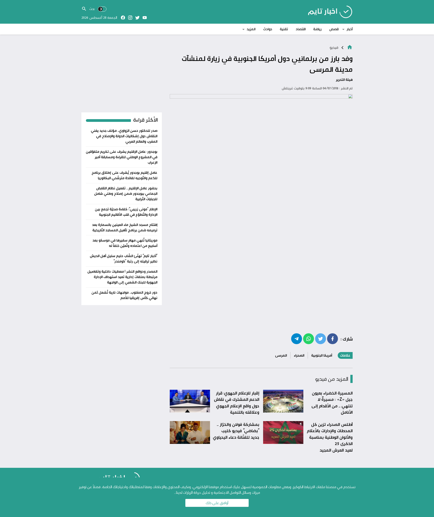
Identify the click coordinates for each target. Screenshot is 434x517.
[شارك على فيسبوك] (332, 338)
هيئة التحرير (344, 79)
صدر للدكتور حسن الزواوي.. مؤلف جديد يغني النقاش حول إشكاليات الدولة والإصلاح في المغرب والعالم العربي (124, 136)
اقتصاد (301, 29)
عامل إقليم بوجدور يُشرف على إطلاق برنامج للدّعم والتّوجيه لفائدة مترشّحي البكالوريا (124, 175)
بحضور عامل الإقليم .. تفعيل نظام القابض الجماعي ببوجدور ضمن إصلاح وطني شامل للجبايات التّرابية (125, 193)
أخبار (350, 29)
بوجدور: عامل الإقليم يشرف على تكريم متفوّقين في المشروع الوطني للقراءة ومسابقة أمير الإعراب (121, 157)
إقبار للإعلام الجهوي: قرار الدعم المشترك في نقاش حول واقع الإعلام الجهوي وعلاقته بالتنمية (236, 402)
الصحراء (299, 355)
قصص (334, 29)
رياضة (317, 29)
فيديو (334, 47)
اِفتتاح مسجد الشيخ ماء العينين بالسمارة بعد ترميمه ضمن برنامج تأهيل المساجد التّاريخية (124, 227)
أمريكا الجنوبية (321, 355)
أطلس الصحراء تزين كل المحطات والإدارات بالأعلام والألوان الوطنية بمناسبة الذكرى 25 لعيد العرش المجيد (330, 437)
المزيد (251, 29)
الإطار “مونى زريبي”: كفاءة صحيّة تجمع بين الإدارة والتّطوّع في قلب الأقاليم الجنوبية (126, 212)
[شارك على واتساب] (308, 338)
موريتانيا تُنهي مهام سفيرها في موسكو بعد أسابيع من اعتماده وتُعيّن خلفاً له (124, 243)
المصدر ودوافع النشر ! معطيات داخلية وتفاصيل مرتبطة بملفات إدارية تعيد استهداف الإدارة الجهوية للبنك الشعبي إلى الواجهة (122, 276)
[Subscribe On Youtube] (144, 17)
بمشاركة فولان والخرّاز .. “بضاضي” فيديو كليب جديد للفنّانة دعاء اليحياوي (236, 430)
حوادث (267, 29)
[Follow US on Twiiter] (137, 17)
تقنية (284, 29)
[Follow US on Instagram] (130, 17)
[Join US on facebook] (123, 17)
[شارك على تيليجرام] (296, 338)
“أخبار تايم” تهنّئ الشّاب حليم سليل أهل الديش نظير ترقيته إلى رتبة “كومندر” (123, 258)
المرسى (281, 355)
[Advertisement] (261, 231)
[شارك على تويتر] (320, 338)
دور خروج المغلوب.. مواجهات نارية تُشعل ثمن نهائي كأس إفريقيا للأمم (124, 295)
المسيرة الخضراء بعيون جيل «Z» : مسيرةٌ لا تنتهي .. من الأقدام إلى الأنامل (332, 402)
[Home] (350, 47)
